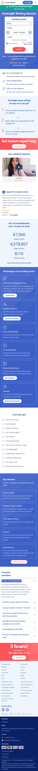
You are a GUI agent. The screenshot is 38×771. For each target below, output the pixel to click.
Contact (4, 670)
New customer (12, 43)
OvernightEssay (6, 664)
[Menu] (35, 2)
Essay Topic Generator (27, 682)
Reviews (23, 667)
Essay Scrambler (25, 693)
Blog (3, 678)
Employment (5, 757)
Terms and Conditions (8, 751)
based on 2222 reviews (19, 65)
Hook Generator (6, 696)
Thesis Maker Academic (8, 687)
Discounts (23, 672)
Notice (22, 675)
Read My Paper (25, 687)
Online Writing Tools (7, 682)
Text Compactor (6, 690)
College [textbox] (9, 28)
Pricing (22, 670)
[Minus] (8, 32)
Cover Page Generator (27, 690)
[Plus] (30, 32)
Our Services (24, 664)
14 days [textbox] (9, 37)
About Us (4, 667)
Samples (23, 678)
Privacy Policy (5, 754)
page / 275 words (19, 32)
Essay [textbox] (9, 23)
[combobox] (19, 23)
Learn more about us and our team (19, 263)
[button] (19, 580)
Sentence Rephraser (26, 684)
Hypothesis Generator (8, 693)
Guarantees (5, 672)
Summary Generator (7, 684)
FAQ (3, 675)
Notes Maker (24, 696)
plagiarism (27, 286)
